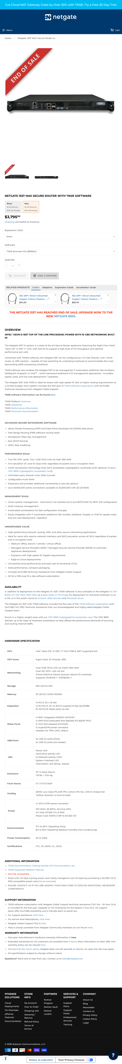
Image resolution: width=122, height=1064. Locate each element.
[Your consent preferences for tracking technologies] (6, 1058)
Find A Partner (47, 275)
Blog (85, 1003)
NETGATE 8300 (64, 316)
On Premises (11, 1010)
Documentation (13, 1021)
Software (10, 245)
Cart (117, 30)
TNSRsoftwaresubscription (79, 385)
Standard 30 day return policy (23, 949)
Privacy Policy (90, 1015)
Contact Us (88, 1011)
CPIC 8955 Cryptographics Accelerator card (70, 617)
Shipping (9, 222)
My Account (30, 1003)
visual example (47, 881)
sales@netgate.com (72, 958)
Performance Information (24, 408)
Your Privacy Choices (71, 1059)
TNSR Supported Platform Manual (26, 869)
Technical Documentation (24, 411)
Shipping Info (31, 1010)
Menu (9, 30)
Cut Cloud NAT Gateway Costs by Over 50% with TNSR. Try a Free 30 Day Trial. (61, 5)
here (43, 923)
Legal (86, 1022)
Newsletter (89, 1007)
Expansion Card (14, 230)
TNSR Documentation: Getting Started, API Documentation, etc (41, 865)
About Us (88, 999)
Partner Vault (51, 1007)
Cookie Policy (90, 1019)
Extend (73, 941)
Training (67, 1024)
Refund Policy (31, 1021)
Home (8, 38)
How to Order (31, 1006)
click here (38, 915)
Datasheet (16, 404)
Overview (26, 401)
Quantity (10, 259)
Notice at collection (41, 1059)
